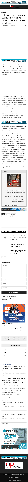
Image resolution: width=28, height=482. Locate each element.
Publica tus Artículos (20, 476)
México (15, 216)
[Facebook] (2, 29)
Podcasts (7, 10)
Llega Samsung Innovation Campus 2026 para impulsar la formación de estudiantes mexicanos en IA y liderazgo (13, 390)
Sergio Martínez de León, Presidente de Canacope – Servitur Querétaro (17, 244)
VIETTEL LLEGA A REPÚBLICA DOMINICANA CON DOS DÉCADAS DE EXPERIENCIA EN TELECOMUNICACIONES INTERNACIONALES (13, 381)
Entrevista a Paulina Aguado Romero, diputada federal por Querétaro (18, 251)
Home (2, 10)
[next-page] (5, 257)
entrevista (13, 214)
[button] (2, 7)
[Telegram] (16, 29)
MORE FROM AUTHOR (19, 232)
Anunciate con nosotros (14, 477)
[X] (6, 29)
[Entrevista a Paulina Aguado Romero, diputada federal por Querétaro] (5, 251)
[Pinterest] (9, 29)
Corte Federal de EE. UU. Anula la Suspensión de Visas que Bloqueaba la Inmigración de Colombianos (14, 369)
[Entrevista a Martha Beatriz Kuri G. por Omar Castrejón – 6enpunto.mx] (5, 237)
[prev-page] (2, 257)
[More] (20, 29)
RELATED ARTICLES (7, 232)
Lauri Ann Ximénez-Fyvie (7, 216)
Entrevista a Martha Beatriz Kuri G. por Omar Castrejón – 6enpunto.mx (18, 237)
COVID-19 (8, 214)
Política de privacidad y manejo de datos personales (13, 474)
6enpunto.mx (5, 25)
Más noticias (4, 423)
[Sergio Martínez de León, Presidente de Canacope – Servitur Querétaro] (5, 244)
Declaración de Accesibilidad (9, 476)
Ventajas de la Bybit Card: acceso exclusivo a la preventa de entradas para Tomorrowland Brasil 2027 (14, 414)
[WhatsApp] (13, 29)
